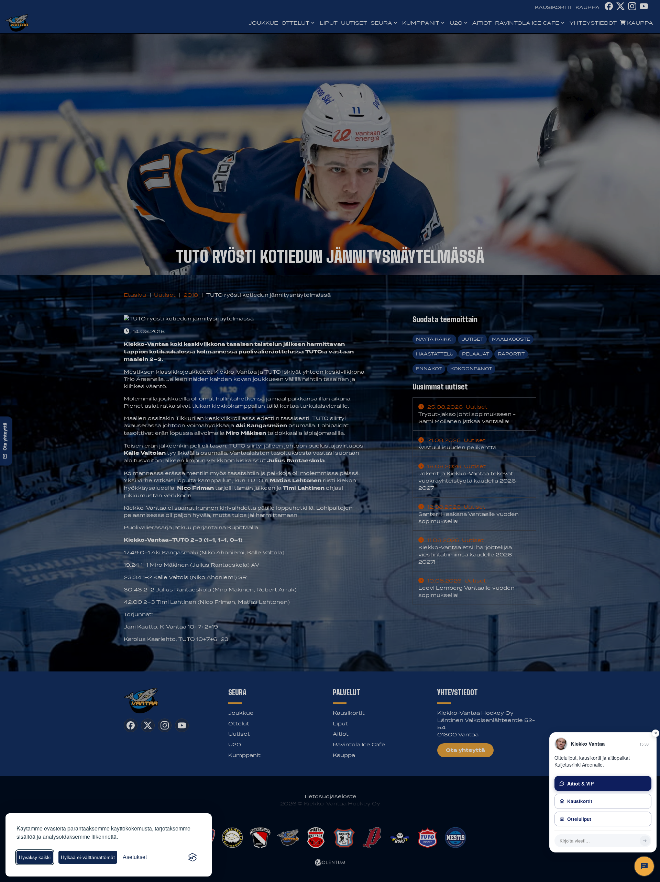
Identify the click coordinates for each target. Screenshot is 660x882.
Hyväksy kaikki (35, 857)
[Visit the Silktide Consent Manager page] (192, 857)
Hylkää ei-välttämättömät (88, 857)
